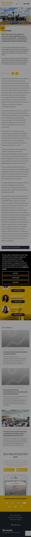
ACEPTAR (15, 273)
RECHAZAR (15, 282)
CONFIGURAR (15, 278)
